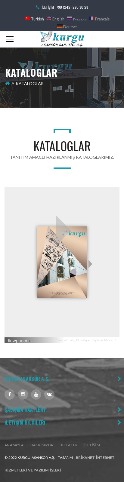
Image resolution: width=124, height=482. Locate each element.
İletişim (92, 445)
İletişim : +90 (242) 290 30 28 (65, 7)
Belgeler (68, 445)
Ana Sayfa (14, 445)
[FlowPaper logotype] (20, 338)
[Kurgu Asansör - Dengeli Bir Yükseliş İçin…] (62, 38)
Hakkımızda (41, 445)
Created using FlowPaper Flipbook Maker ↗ (86, 340)
